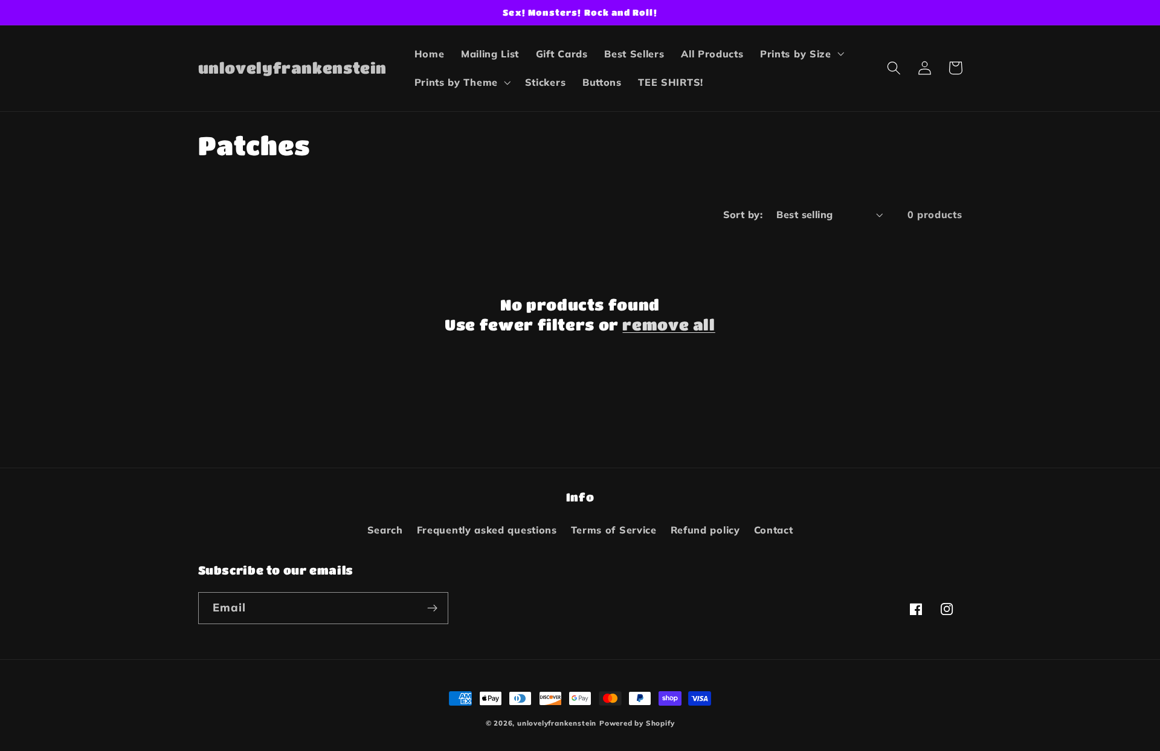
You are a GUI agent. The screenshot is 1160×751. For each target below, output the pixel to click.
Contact (773, 530)
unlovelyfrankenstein (556, 722)
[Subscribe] (432, 608)
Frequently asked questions (487, 530)
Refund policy (705, 530)
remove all (668, 324)
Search (385, 530)
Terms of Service (614, 530)
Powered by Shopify (637, 722)
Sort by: (743, 214)
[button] (801, 53)
